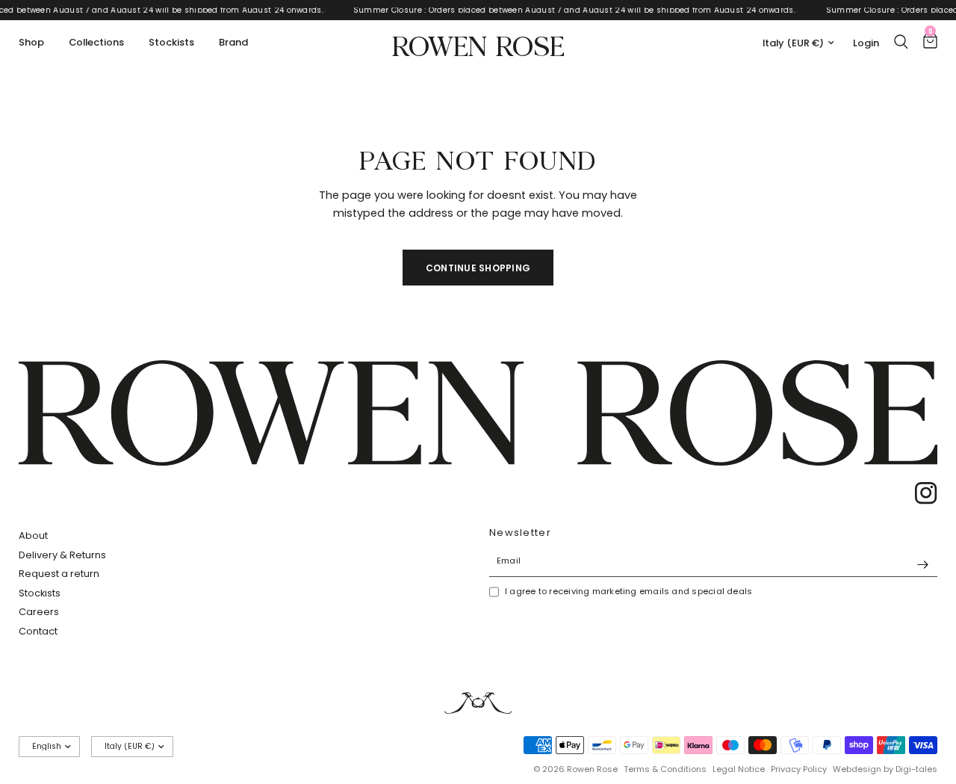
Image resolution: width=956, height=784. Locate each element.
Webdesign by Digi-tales (885, 769)
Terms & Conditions (665, 769)
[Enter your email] (922, 565)
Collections (96, 42)
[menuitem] (37, 43)
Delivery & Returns (62, 555)
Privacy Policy (799, 769)
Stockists (171, 42)
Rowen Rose (478, 43)
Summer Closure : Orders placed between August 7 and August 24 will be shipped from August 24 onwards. (578, 10)
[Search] (901, 41)
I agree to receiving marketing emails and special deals (628, 591)
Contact (38, 631)
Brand (233, 42)
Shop (31, 42)
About (33, 535)
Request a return (59, 574)
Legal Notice (739, 769)
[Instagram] (920, 493)
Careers (39, 612)
